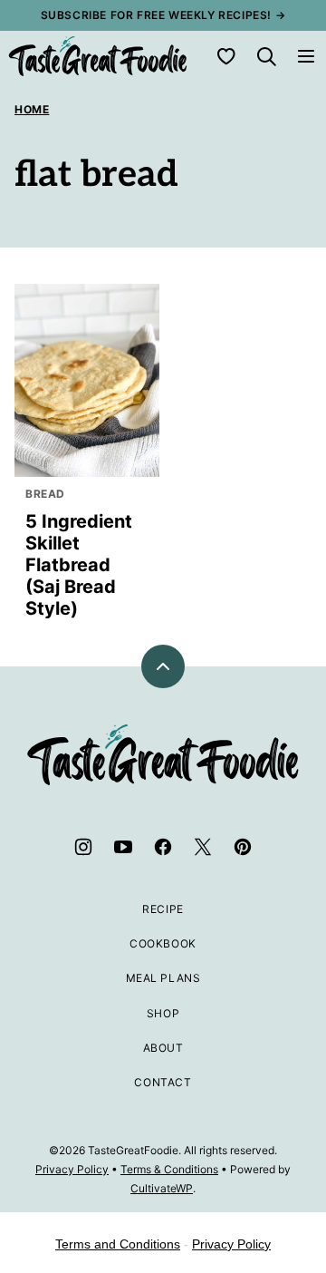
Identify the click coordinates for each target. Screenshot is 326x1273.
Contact (162, 1082)
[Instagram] (83, 847)
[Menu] (306, 56)
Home (31, 109)
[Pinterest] (243, 847)
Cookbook (163, 943)
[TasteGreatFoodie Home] (97, 56)
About (163, 1047)
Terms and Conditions (117, 1244)
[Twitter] (203, 847)
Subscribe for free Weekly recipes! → (163, 15)
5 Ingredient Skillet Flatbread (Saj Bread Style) (78, 564)
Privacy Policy (72, 1169)
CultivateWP (161, 1188)
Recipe (163, 909)
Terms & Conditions (169, 1169)
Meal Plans (163, 978)
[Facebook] (163, 847)
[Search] (266, 56)
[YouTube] (123, 847)
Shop (163, 1013)
